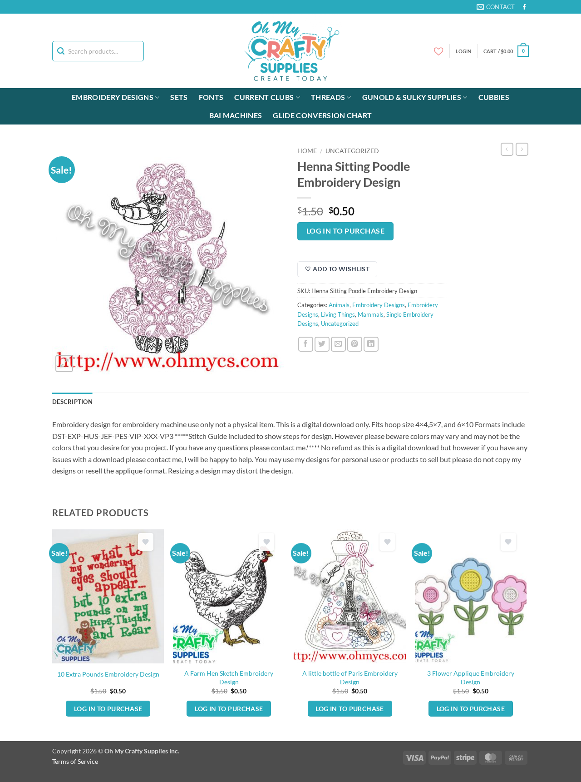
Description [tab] (72, 401)
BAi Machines (235, 115)
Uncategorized (352, 150)
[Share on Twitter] (322, 344)
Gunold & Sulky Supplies (411, 97)
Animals (339, 305)
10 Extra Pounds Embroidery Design (108, 674)
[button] (506, 51)
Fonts (211, 97)
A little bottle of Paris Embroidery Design (350, 677)
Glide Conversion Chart (322, 115)
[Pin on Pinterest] (354, 344)
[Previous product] (522, 149)
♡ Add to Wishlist (337, 269)
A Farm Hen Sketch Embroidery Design (228, 677)
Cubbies (493, 97)
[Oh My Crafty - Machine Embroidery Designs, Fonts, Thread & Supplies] (291, 51)
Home (307, 150)
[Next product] (507, 149)
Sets (178, 97)
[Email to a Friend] (338, 344)
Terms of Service (75, 761)
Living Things (338, 314)
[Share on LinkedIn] (371, 344)
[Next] (526, 634)
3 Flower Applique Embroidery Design (470, 677)
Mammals (371, 314)
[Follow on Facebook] (524, 7)
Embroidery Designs (112, 97)
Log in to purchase (345, 231)
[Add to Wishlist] (145, 542)
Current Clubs (264, 97)
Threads (328, 97)
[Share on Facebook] (305, 344)
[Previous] (52, 634)
